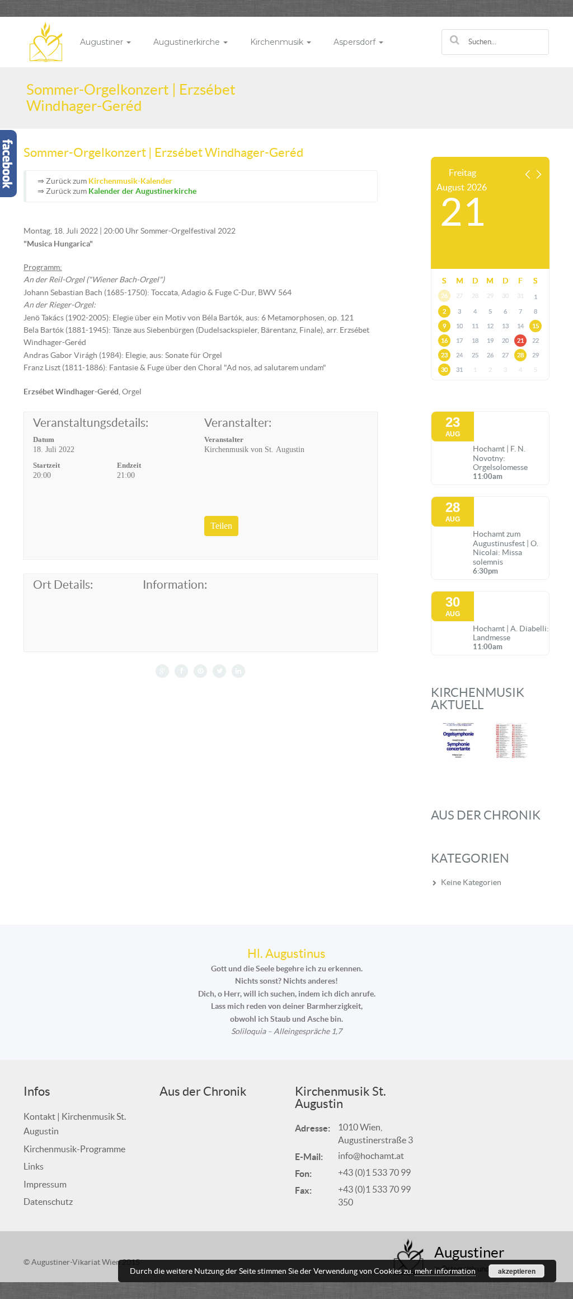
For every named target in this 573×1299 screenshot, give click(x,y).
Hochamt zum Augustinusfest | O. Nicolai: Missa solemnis (505, 547)
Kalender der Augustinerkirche (142, 191)
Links (34, 1166)
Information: (175, 584)
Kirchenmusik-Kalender (130, 180)
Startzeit (46, 465)
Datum (43, 439)
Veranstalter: (237, 423)
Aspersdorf (356, 42)
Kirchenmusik (278, 42)
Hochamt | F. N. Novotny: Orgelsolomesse (500, 458)
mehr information (445, 1271)
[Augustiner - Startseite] (408, 1257)
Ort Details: (63, 584)
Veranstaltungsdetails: (90, 423)
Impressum (45, 1184)
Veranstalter (223, 439)
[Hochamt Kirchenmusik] (46, 40)
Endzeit (129, 465)
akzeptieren (517, 1271)
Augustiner (102, 42)
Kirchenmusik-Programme (74, 1149)
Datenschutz (48, 1201)
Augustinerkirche (187, 42)
